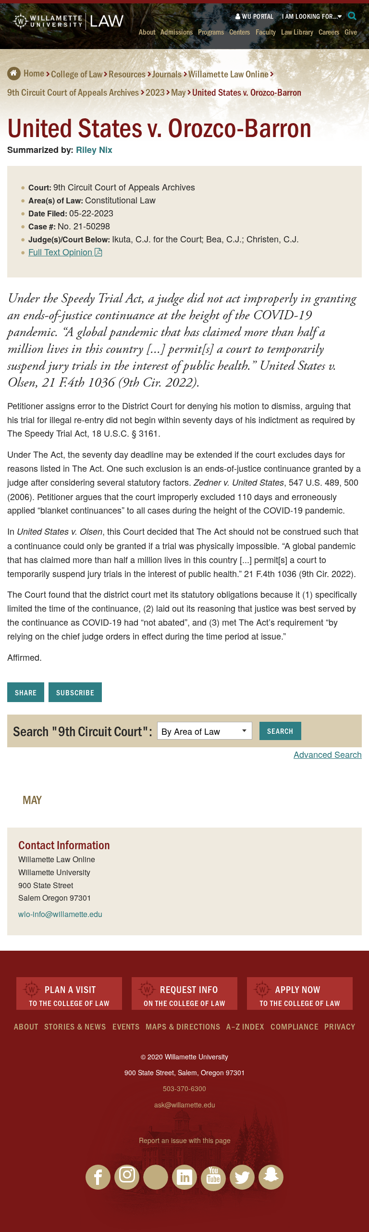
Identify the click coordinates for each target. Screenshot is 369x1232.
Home (34, 72)
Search (280, 731)
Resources (127, 73)
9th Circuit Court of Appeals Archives (73, 91)
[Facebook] (98, 1177)
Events (126, 1026)
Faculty (266, 31)
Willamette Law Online (228, 73)
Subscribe (75, 692)
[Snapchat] (270, 1177)
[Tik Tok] (155, 1177)
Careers (329, 31)
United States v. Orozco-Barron (246, 91)
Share (26, 692)
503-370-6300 (184, 1088)
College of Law (76, 73)
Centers (239, 31)
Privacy (339, 1026)
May (178, 91)
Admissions (176, 31)
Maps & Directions (183, 1026)
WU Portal (257, 16)
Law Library (297, 31)
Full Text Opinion (60, 251)
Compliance (295, 1026)
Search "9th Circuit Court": (82, 730)
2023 (155, 91)
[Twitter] (242, 1177)
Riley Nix (94, 149)
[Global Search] (352, 16)
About (147, 31)
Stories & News (75, 1026)
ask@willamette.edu (184, 1104)
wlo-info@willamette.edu (60, 913)
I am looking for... (310, 16)
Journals (167, 73)
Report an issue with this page (185, 1140)
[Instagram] (126, 1177)
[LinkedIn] (184, 1177)
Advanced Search (328, 754)
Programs (211, 31)
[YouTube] (213, 1178)
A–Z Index (245, 1026)
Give (350, 31)
